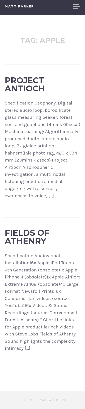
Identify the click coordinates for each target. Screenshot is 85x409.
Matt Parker (19, 6)
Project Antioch (25, 84)
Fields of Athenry (27, 237)
